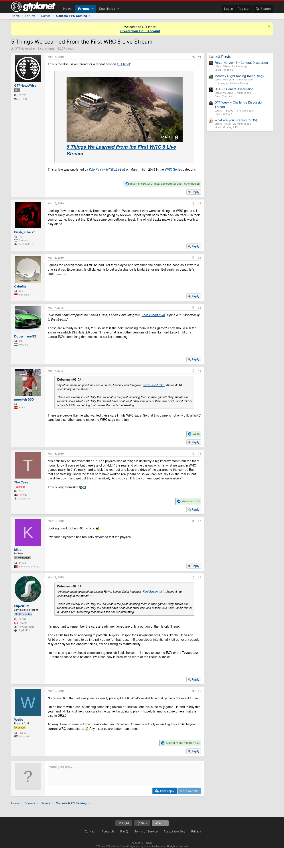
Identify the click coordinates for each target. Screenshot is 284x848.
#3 (199, 257)
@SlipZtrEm (115, 169)
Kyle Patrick (97, 169)
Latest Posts (220, 56)
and (191, 501)
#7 (199, 521)
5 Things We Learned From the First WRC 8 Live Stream (121, 150)
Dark (143, 823)
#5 (199, 370)
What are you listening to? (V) (236, 120)
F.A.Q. (124, 831)
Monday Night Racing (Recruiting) (239, 76)
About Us (107, 831)
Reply (195, 192)
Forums (84, 8)
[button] (93, 9)
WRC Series (173, 169)
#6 (199, 453)
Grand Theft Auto (224, 96)
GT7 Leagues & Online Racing (231, 83)
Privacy (196, 831)
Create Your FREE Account (140, 31)
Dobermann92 (66, 379)
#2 (199, 203)
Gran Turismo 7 (223, 114)
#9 (199, 690)
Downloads (107, 8)
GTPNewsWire (25, 48)
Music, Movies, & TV (226, 127)
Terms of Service (146, 831)
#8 (199, 577)
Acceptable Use (174, 831)
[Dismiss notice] (268, 27)
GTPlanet (123, 64)
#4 (199, 307)
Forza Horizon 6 (224, 69)
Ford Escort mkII (153, 315)
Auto (162, 823)
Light (125, 823)
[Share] (193, 57)
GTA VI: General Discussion (234, 89)
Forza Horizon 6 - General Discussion (241, 62)
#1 (199, 56)
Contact (90, 831)
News (67, 8)
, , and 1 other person (165, 183)
